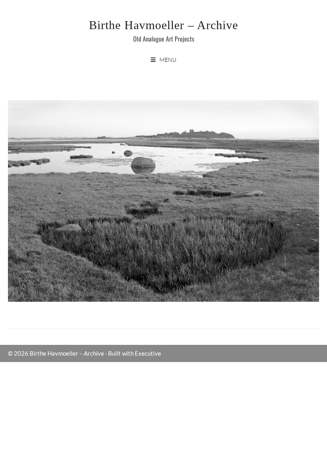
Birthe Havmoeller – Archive (163, 25)
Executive (148, 353)
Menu (168, 59)
